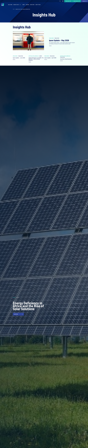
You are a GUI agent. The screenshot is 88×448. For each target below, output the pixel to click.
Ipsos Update (51, 38)
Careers (27, 4)
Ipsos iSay (67, 1)
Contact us (84, 1)
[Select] (63, 1)
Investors (32, 4)
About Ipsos (38, 4)
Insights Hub (16, 4)
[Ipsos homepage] (2, 4)
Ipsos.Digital (76, 1)
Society (14, 297)
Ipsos (14, 9)
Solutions (10, 4)
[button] (60, 1)
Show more (16, 314)
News (24, 4)
